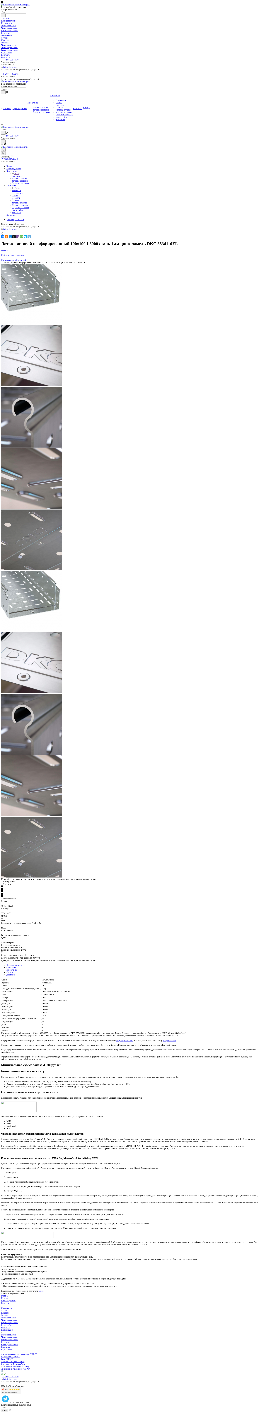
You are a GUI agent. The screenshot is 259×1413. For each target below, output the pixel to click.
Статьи (4, 1310)
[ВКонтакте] (2, 236)
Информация (7, 1330)
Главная (4, 1296)
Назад (17, 173)
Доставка (10, 975)
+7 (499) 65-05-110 (124, 1040)
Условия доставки (9, 1320)
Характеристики (14, 965)
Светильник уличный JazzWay (15, 1366)
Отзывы (4, 1315)
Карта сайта (6, 1325)
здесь (41, 1291)
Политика (5, 1347)
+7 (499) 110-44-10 (10, 60)
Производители (8, 1300)
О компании (6, 1308)
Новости (5, 1313)
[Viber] (17, 236)
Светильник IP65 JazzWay (13, 1361)
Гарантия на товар (9, 1322)
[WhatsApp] (21, 236)
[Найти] (3, 15)
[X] (14, 236)
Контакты (5, 1327)
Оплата (9, 972)
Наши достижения (9, 1344)
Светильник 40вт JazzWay (13, 1364)
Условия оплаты (8, 1318)
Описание (11, 967)
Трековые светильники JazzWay (15, 1369)
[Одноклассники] (6, 236)
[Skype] (25, 236)
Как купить (17, 176)
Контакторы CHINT (10, 1357)
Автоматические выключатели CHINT (19, 1354)
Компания (16, 190)
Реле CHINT (7, 1359)
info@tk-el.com (9, 67)
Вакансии (5, 1342)
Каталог (4, 1298)
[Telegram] (29, 236)
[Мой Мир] (10, 236)
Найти (4, 1410)
